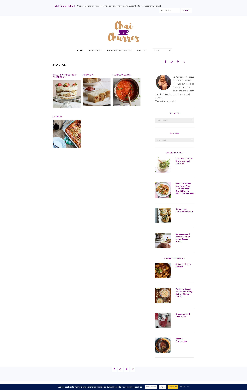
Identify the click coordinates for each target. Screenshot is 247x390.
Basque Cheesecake (181, 340)
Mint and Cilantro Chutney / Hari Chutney (184, 161)
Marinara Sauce (122, 75)
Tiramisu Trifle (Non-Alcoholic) (65, 76)
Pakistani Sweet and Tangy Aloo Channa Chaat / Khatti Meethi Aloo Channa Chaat (185, 188)
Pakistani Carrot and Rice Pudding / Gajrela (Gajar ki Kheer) (184, 293)
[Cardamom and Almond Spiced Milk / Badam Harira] (163, 241)
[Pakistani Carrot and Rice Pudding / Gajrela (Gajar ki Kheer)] (163, 296)
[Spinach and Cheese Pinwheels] (163, 216)
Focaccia (88, 75)
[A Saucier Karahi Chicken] (163, 271)
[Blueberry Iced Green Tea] (163, 321)
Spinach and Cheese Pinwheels (184, 210)
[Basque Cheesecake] (163, 346)
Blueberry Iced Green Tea (183, 315)
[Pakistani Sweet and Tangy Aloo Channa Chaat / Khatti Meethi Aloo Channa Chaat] (163, 190)
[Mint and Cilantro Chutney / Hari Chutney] (163, 165)
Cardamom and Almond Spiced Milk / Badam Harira (183, 238)
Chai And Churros (123, 31)
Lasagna (57, 117)
